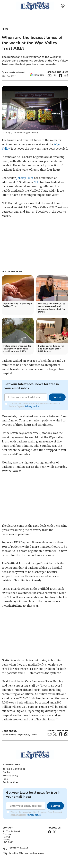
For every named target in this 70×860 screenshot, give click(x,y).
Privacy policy (10, 775)
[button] (7, 6)
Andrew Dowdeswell (15, 72)
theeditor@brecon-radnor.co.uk (26, 853)
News (5, 29)
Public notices (10, 782)
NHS (36, 182)
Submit (57, 397)
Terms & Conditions (14, 768)
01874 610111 (20, 847)
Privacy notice (32, 406)
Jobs (5, 779)
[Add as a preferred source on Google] (37, 74)
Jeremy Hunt (24, 178)
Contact (7, 772)
